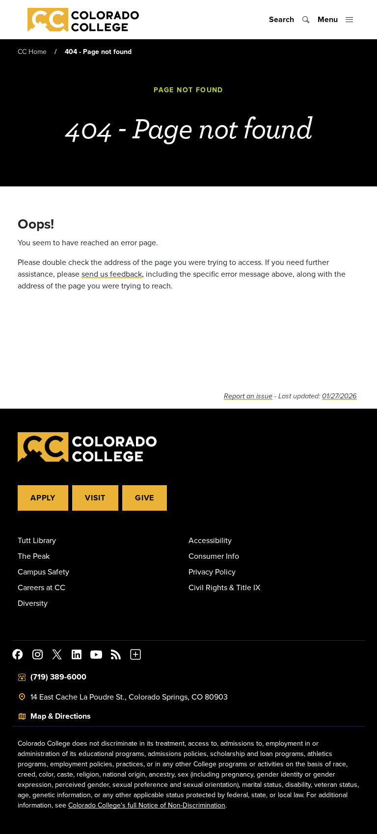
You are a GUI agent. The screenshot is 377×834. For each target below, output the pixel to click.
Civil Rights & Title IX (224, 587)
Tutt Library (37, 540)
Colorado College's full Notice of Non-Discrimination (146, 805)
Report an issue (248, 396)
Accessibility (210, 540)
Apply (42, 497)
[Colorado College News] (116, 656)
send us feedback (111, 273)
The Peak (34, 555)
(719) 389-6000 (58, 676)
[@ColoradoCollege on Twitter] (57, 656)
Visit (95, 497)
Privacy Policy (212, 571)
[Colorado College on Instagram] (37, 656)
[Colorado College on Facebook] (18, 656)
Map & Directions (60, 716)
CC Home (32, 51)
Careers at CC (41, 587)
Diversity (33, 603)
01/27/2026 (339, 396)
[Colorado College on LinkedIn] (76, 656)
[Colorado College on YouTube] (96, 656)
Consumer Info (213, 555)
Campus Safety (43, 571)
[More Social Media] (135, 656)
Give (144, 497)
